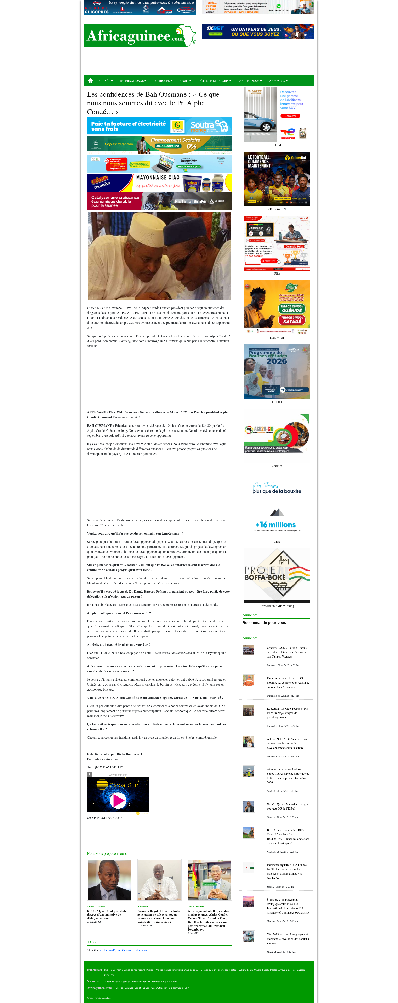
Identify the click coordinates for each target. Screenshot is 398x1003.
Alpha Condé (107, 950)
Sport (184, 81)
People (265, 970)
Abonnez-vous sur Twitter (164, 981)
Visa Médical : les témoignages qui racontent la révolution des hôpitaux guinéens (288, 938)
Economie (118, 970)
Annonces (277, 81)
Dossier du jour (208, 970)
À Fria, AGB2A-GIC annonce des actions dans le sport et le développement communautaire (287, 743)
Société (108, 970)
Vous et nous (249, 81)
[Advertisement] (199, 62)
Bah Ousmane (125, 950)
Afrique (159, 970)
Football (233, 970)
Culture (242, 970)
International (132, 81)
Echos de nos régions (134, 970)
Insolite (273, 970)
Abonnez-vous (112, 981)
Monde (167, 970)
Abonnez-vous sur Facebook (135, 981)
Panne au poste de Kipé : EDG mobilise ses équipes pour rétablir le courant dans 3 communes (288, 682)
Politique (150, 970)
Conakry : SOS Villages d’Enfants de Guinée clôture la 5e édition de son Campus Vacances (287, 652)
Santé (250, 970)
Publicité (119, 988)
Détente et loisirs (214, 81)
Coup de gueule (192, 970)
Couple (257, 970)
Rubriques (162, 81)
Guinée (104, 81)
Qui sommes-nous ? (179, 988)
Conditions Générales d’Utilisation (151, 988)
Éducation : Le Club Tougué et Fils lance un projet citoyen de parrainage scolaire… (287, 712)
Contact (129, 988)
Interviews (141, 950)
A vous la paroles (286, 970)
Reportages (222, 970)
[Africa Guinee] (140, 35)
